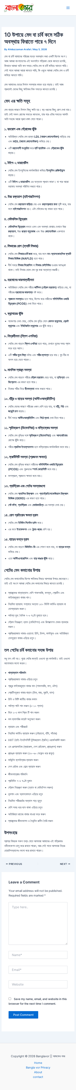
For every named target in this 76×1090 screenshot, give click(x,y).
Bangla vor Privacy (38, 1067)
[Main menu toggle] (68, 8)
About (38, 1072)
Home (38, 1063)
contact (38, 1077)
